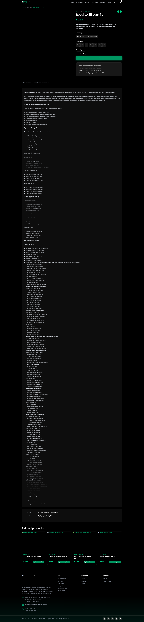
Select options (39, 562)
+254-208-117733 (30, 608)
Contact (83, 583)
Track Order (107, 581)
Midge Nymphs (63, 586)
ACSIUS (67, 619)
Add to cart (100, 58)
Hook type (79, 33)
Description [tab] (27, 83)
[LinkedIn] (120, 618)
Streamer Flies (62, 588)
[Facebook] (104, 618)
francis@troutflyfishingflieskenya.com (36, 605)
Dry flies (78, 11)
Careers (83, 581)
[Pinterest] (116, 618)
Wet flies (61, 583)
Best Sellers (61, 591)
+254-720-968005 (30, 610)
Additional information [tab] (42, 83)
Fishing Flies (86, 11)
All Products (62, 579)
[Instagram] (108, 618)
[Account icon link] (117, 2)
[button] (114, 2)
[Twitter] (112, 618)
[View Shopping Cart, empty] (121, 2)
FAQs (105, 579)
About (83, 579)
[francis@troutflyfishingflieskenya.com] (23, 605)
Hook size (79, 41)
